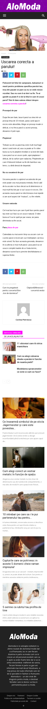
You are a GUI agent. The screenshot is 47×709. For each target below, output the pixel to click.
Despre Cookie (32, 695)
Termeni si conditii (34, 698)
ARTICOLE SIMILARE (12, 333)
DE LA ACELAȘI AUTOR (13, 336)
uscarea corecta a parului (14, 103)
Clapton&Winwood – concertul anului (35, 289)
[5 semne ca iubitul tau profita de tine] (23, 593)
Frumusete (12, 53)
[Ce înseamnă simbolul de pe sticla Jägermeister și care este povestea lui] (23, 408)
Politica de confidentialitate (14, 698)
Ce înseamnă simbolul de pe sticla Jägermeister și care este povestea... (23, 425)
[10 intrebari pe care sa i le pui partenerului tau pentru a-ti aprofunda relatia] (23, 500)
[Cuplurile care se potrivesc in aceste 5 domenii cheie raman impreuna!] (23, 546)
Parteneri (21, 695)
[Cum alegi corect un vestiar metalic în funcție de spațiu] (23, 457)
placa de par (12, 227)
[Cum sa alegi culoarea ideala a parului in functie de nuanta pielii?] (9, 359)
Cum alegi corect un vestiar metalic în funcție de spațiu (19, 472)
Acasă (3, 53)
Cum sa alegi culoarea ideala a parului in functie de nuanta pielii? (29, 359)
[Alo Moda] (23, 6)
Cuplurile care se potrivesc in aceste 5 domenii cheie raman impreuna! (21, 564)
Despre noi (11, 695)
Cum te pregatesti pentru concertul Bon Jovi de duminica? (12, 290)
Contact (33, 701)
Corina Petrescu (23, 319)
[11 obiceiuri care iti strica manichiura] (9, 346)
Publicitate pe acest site (19, 701)
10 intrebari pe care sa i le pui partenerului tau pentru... (20, 516)
